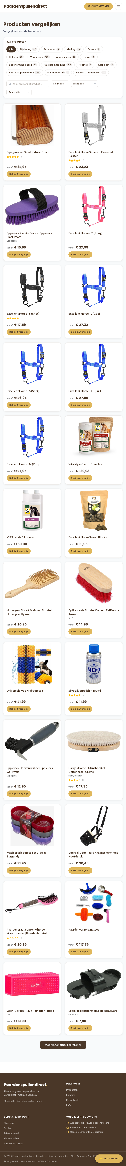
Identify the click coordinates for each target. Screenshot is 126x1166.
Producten (72, 1089)
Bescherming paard (22, 64)
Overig (88, 57)
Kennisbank (72, 1100)
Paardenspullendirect (25, 6)
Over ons (9, 1123)
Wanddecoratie (57, 72)
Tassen (93, 49)
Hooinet (85, 64)
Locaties (70, 1095)
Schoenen (51, 49)
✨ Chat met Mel (109, 1158)
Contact (8, 1128)
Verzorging (39, 57)
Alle (11, 49)
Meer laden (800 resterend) (63, 1045)
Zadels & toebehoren (90, 72)
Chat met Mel (100, 6)
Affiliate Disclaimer (47, 1161)
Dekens (15, 57)
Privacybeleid (11, 1133)
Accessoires (65, 57)
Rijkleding (28, 49)
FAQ (68, 1105)
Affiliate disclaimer (13, 1143)
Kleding (73, 49)
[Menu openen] (118, 6)
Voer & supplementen (24, 72)
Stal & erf (105, 64)
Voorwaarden (11, 1138)
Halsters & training (57, 64)
